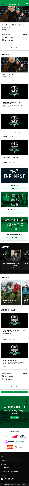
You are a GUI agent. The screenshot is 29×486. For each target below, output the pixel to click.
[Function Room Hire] (14, 199)
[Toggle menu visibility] (26, 4)
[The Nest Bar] (14, 175)
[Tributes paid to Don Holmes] (14, 14)
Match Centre (14, 47)
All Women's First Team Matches (14, 391)
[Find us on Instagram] (9, 479)
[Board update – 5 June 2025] (14, 147)
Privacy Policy (4, 471)
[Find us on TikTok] (12, 479)
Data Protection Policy (13, 471)
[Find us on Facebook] (2, 479)
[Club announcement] (14, 121)
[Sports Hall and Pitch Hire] (14, 224)
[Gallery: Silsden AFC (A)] (11, 292)
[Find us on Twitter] (5, 479)
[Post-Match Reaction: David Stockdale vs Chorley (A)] (11, 255)
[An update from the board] (14, 350)
